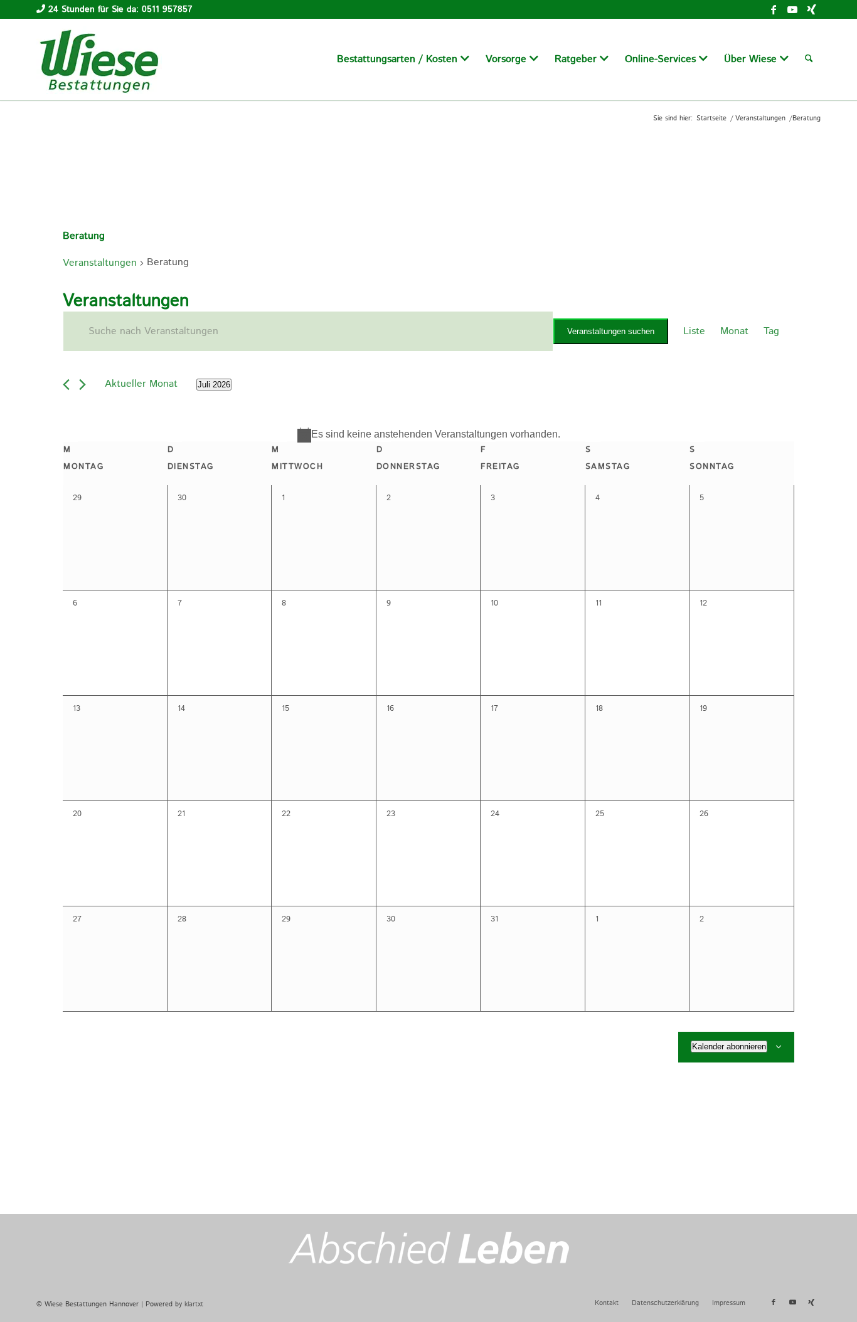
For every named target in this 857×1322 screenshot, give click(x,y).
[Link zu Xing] (811, 9)
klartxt (193, 1304)
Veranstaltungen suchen (610, 331)
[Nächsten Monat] (82, 385)
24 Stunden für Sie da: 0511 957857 (120, 9)
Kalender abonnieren (729, 1046)
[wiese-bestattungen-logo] (99, 59)
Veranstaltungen (100, 263)
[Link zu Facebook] (773, 9)
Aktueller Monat (141, 384)
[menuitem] (403, 59)
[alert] (428, 434)
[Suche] (809, 59)
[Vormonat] (66, 385)
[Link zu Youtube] (792, 9)
